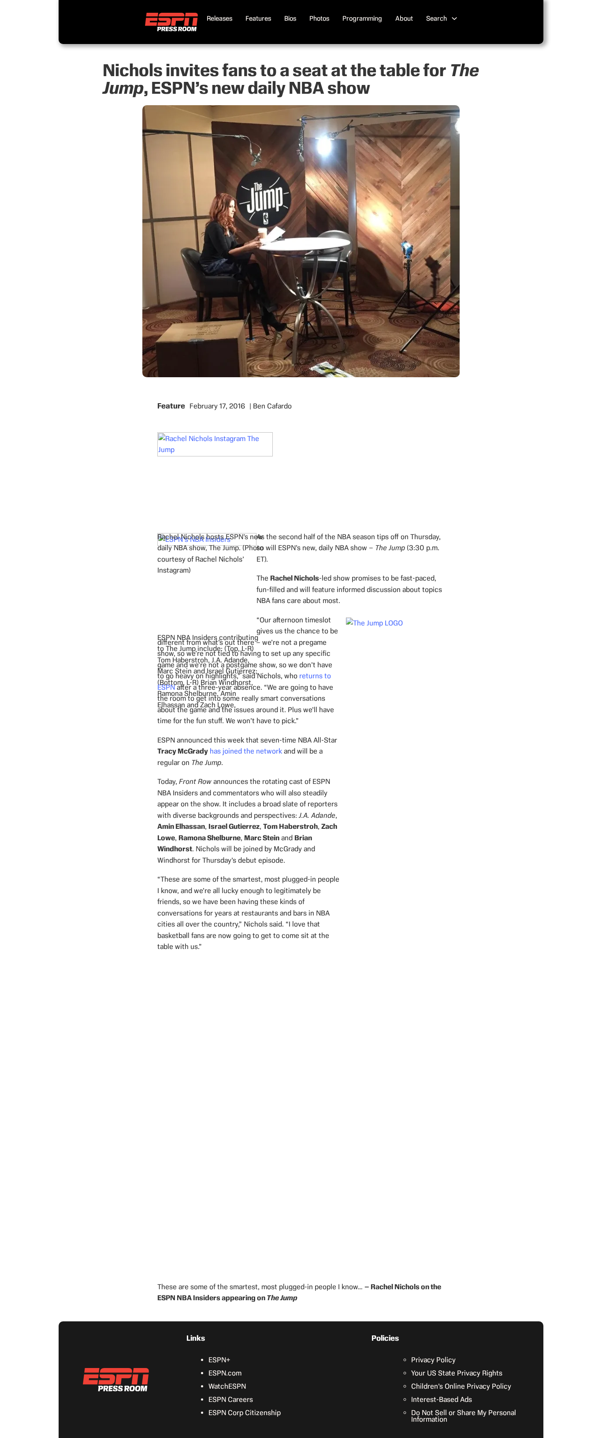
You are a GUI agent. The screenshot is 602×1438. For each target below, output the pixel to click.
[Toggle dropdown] (454, 18)
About (404, 18)
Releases (219, 18)
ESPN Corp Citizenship (244, 1413)
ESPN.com (225, 1373)
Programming (362, 18)
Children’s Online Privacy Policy (461, 1386)
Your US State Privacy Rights (456, 1373)
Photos (319, 18)
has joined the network (246, 751)
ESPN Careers (230, 1399)
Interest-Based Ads (441, 1399)
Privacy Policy (433, 1360)
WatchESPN (227, 1386)
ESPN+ (219, 1360)
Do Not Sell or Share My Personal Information (463, 1416)
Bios (290, 18)
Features (258, 18)
